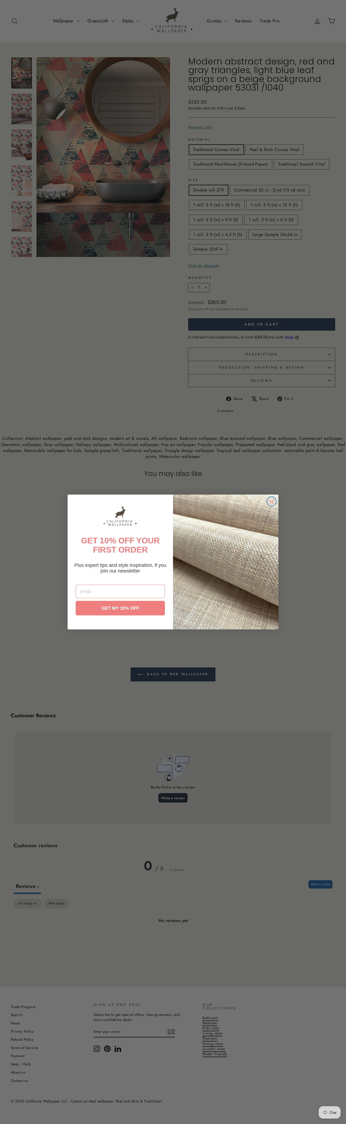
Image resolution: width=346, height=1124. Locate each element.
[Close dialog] (271, 501)
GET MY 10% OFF (120, 608)
